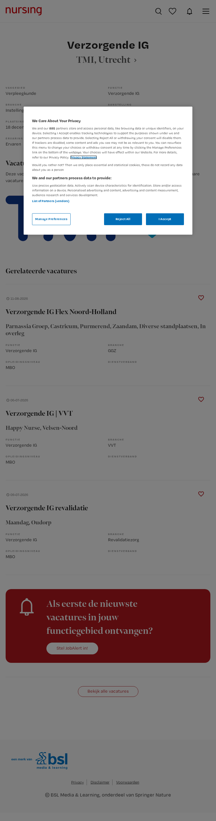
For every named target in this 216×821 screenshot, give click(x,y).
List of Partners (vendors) (50, 201)
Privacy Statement (83, 157)
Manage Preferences (51, 219)
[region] (108, 170)
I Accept (165, 219)
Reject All (123, 219)
